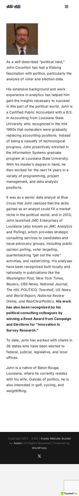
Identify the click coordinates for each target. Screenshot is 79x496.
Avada (18, 443)
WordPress (39, 448)
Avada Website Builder (56, 438)
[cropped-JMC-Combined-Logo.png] (13, 6)
